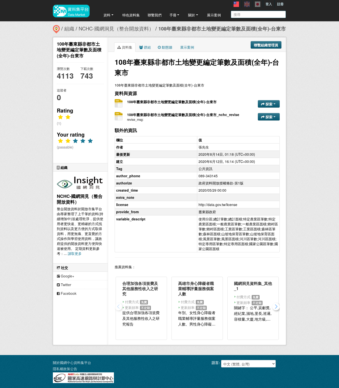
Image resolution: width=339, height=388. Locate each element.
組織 (69, 28)
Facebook (68, 293)
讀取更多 (75, 253)
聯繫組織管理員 (266, 44)
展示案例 (214, 14)
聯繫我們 (155, 14)
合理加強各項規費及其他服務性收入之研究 (140, 288)
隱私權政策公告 (65, 368)
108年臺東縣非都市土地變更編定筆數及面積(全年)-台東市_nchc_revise (183, 114)
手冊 (173, 14)
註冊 (280, 3)
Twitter (65, 284)
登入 (269, 3)
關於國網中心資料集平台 (72, 362)
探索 (269, 103)
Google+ (67, 275)
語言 (215, 362)
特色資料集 (131, 14)
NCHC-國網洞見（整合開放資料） (116, 28)
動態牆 (166, 47)
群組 (147, 47)
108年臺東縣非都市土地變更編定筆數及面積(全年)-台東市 (222, 28)
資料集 (126, 47)
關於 (191, 14)
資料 (106, 14)
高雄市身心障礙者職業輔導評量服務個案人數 (196, 288)
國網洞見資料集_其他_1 (253, 285)
